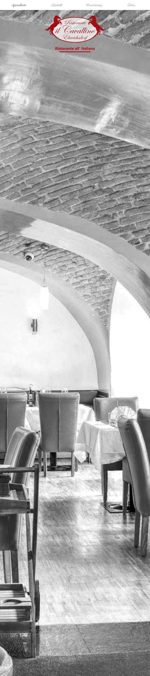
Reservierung (94, 5)
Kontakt (56, 5)
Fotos (131, 5)
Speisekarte (19, 5)
